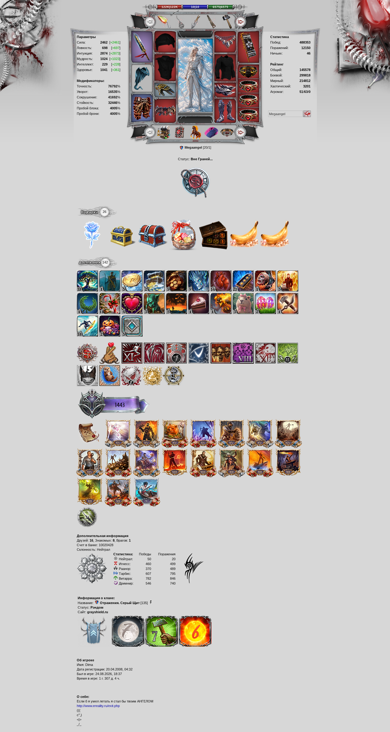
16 (91, 540)
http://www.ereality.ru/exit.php (98, 706)
